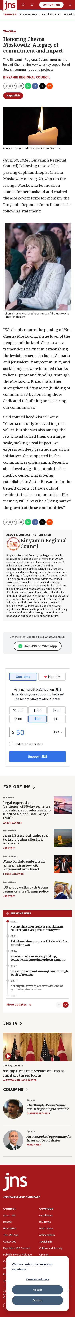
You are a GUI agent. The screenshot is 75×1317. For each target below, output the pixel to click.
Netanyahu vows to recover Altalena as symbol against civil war (36, 987)
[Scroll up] (59, 1005)
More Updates (16, 1005)
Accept (37, 1289)
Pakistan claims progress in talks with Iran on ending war (39, 943)
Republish (13, 96)
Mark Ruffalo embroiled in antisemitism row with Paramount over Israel (25, 865)
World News (9, 856)
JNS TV (10, 1023)
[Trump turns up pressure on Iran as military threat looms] (37, 1047)
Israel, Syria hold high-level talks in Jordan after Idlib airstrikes (26, 839)
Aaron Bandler (12, 823)
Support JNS (51, 5)
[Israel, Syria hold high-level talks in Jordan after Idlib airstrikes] (63, 838)
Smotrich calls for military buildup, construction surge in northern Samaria (37, 957)
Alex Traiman (11, 1080)
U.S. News (8, 797)
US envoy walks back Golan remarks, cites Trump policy (26, 889)
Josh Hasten (29, 1080)
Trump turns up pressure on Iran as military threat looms (33, 1073)
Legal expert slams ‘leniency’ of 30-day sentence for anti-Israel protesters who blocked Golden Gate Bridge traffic (26, 810)
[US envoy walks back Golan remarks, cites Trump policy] (63, 890)
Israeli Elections (51, 15)
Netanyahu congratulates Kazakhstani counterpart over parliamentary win (36, 928)
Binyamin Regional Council (26, 77)
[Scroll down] (66, 1005)
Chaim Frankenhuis (38, 1113)
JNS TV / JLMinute (13, 1065)
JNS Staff (9, 848)
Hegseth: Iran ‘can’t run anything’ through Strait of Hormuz (39, 972)
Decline (37, 1300)
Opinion (30, 1100)
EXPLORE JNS (17, 786)
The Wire (9, 31)
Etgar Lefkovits (13, 874)
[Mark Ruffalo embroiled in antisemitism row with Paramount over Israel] (63, 864)
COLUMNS (13, 1089)
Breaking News (20, 913)
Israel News (9, 830)
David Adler (33, 1144)
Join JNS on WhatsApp (40, 646)
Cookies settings (37, 1279)
